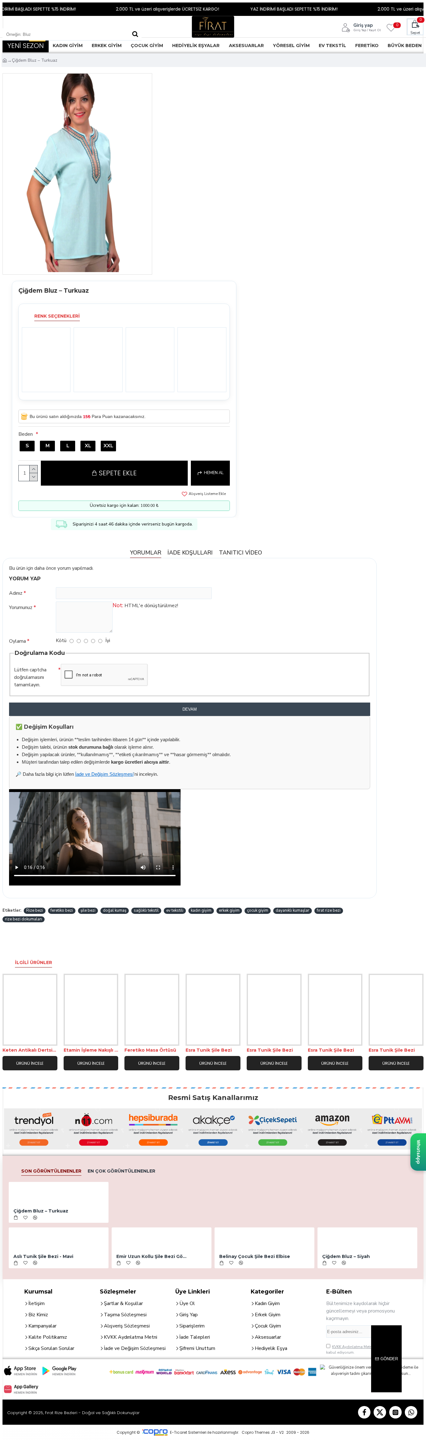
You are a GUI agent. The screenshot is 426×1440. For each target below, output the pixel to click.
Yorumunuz (20, 607)
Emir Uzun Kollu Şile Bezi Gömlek (152, 1256)
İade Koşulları (190, 552)
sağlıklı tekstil (146, 910)
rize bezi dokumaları (23, 919)
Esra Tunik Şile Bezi (209, 1050)
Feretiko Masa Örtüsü (150, 1050)
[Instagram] (395, 1412)
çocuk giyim (257, 910)
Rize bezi (34, 910)
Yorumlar (145, 552)
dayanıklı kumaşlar (292, 910)
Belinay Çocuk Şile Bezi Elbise (254, 1256)
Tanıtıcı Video (240, 552)
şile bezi (87, 910)
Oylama (17, 641)
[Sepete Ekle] (15, 1217)
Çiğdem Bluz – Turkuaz (40, 1211)
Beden (25, 434)
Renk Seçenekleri (57, 316)
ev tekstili (174, 910)
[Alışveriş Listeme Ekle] (19, 1039)
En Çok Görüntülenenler (121, 1171)
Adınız (15, 593)
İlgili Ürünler (33, 962)
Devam (189, 709)
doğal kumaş (114, 910)
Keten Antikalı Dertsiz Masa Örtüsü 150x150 (29, 1050)
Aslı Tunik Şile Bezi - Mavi (43, 1256)
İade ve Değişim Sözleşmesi (104, 774)
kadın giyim (201, 910)
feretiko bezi (62, 910)
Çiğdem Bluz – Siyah (346, 1256)
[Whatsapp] (411, 1412)
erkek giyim (229, 910)
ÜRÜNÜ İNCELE (30, 1063)
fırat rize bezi (329, 910)
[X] (380, 1412)
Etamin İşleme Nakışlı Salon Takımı (91, 1050)
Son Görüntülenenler (51, 1171)
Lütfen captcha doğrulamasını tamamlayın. (30, 677)
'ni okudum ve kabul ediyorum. (362, 1349)
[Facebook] (364, 1412)
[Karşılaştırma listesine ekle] (41, 1039)
